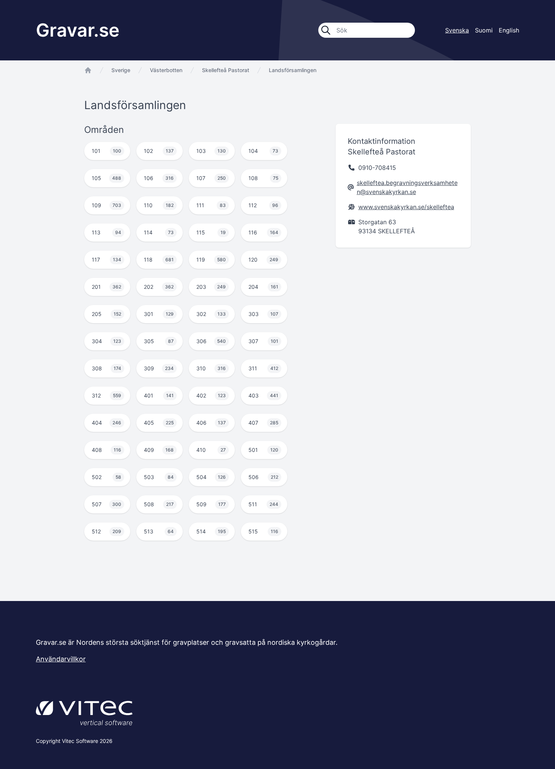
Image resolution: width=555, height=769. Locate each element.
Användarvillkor (61, 659)
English (509, 30)
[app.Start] (88, 70)
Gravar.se (77, 30)
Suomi (484, 30)
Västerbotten (166, 70)
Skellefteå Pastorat (225, 70)
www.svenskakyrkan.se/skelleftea (406, 207)
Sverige (120, 70)
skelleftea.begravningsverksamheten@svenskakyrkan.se (407, 187)
